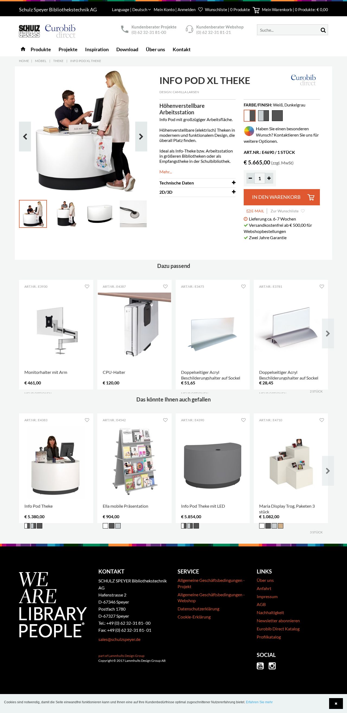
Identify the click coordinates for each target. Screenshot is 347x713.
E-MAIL (257, 211)
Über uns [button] (155, 49)
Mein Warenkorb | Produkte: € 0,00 (294, 9)
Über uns (265, 580)
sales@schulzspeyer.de (119, 639)
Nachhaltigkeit (270, 612)
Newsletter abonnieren (278, 620)
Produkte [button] (41, 49)
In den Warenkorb (276, 197)
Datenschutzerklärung (198, 608)
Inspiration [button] (97, 49)
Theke (58, 61)
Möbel (40, 61)
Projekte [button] (68, 49)
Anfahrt (264, 588)
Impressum (267, 596)
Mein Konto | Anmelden (175, 9)
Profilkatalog (269, 636)
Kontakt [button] (182, 49)
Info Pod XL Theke (85, 61)
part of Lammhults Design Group (121, 656)
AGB (261, 604)
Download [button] (127, 49)
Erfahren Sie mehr (259, 702)
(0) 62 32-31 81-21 (213, 32)
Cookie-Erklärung (194, 616)
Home (24, 61)
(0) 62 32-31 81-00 (148, 32)
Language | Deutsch (130, 9)
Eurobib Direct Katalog (278, 628)
